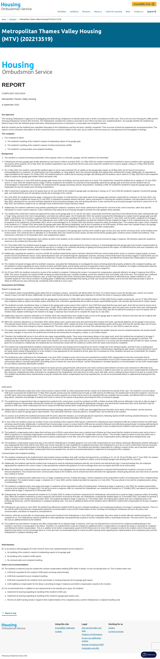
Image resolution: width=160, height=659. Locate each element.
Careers (111, 628)
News (128, 12)
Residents (62, 12)
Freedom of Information (92, 634)
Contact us (138, 12)
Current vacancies (116, 632)
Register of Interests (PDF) (93, 645)
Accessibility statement (65, 628)
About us (98, 12)
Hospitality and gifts (90, 648)
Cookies (58, 632)
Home (4, 19)
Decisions (86, 12)
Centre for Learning (114, 12)
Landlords (74, 12)
